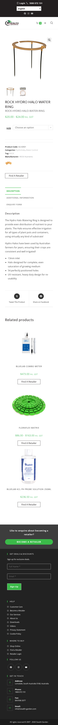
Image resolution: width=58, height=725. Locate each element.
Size (8, 128)
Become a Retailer (17, 610)
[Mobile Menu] (44, 23)
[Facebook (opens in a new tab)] (25, 13)
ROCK (11, 153)
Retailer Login (15, 654)
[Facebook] (11, 667)
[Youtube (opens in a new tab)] (32, 13)
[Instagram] (18, 667)
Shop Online (15, 646)
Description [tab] (13, 191)
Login (22, 3)
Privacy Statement (17, 630)
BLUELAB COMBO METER (29, 366)
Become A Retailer (29, 541)
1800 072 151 (36, 3)
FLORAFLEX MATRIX (29, 427)
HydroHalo (20, 150)
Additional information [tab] (20, 197)
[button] (49, 40)
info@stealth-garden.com (25, 709)
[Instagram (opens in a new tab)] (28, 13)
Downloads (14, 622)
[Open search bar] (51, 23)
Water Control (32, 150)
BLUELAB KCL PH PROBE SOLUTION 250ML (29, 489)
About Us (14, 618)
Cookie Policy (15, 633)
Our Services (15, 614)
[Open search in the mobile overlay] (50, 23)
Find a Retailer (16, 650)
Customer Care (16, 607)
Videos (13, 626)
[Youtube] (26, 667)
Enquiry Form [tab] (14, 204)
